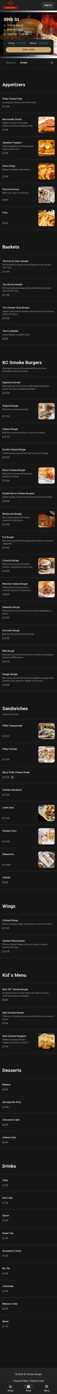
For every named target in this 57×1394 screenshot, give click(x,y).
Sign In (47, 5)
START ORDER (28, 50)
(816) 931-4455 (15, 29)
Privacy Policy (20, 1381)
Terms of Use (37, 1381)
